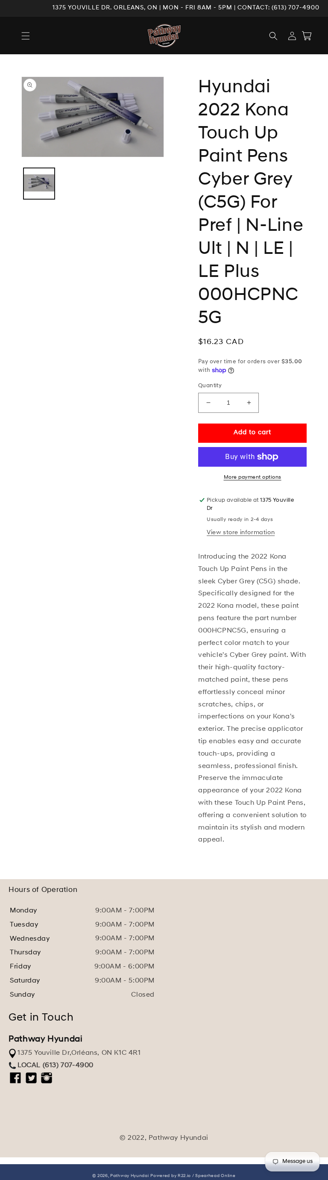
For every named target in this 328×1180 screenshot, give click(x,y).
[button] (25, 35)
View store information (241, 533)
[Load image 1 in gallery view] (39, 183)
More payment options (252, 477)
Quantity (210, 385)
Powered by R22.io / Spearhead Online (192, 1176)
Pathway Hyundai (129, 1176)
